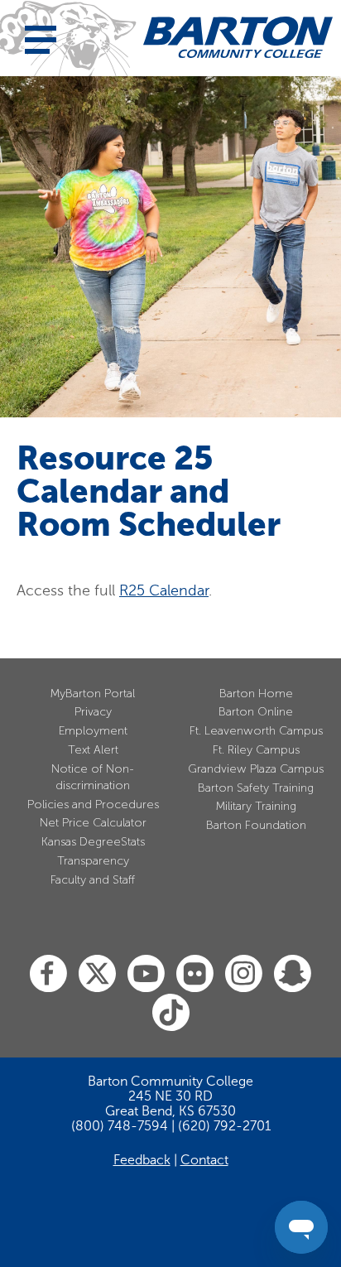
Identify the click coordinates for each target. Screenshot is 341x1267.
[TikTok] (171, 1013)
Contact (204, 1160)
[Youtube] (146, 974)
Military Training (256, 806)
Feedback (141, 1160)
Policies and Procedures (93, 804)
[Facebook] (48, 974)
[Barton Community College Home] (238, 37)
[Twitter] (97, 974)
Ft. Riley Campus (256, 750)
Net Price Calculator (93, 823)
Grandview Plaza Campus (256, 769)
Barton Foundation (256, 825)
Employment (93, 731)
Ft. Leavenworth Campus (256, 731)
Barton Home (256, 693)
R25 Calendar (164, 590)
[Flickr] (195, 974)
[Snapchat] (292, 974)
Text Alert (93, 750)
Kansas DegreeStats (93, 842)
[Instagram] (243, 974)
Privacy (93, 712)
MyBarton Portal (92, 693)
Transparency (93, 861)
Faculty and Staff (92, 880)
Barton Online (256, 712)
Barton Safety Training (256, 788)
